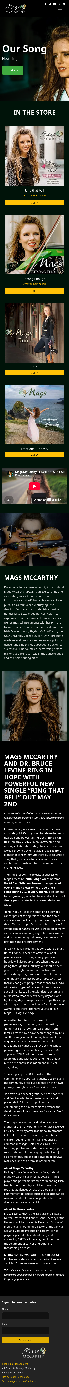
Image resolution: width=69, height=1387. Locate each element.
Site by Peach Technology (15, 1376)
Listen (13, 70)
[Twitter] (50, 4)
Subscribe (25, 1340)
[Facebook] (45, 4)
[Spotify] (64, 4)
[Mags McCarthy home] (15, 8)
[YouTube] (54, 4)
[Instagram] (59, 4)
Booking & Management (15, 1363)
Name (5, 1309)
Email (5, 1324)
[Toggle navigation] (60, 11)
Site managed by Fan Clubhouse (19, 1381)
